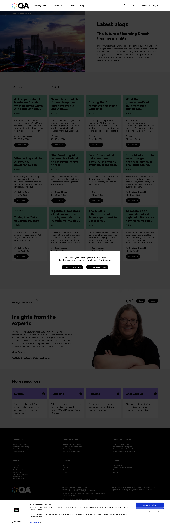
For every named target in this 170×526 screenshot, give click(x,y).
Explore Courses (59, 6)
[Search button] (134, 5)
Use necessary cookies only (149, 511)
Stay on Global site (72, 267)
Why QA (73, 6)
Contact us (145, 6)
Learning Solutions (41, 6)
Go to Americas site (97, 267)
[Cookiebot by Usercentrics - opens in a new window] (16, 522)
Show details (34, 522)
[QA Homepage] (20, 5)
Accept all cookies (149, 505)
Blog (82, 6)
